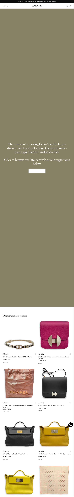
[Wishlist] (35, 354)
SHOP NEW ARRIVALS (38, 171)
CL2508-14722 (7, 457)
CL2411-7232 (6, 360)
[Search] (7, 6)
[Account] (67, 6)
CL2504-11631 (7, 409)
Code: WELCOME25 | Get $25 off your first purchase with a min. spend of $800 (37, 1)
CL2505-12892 (42, 457)
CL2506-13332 (42, 360)
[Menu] (3, 6)
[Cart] (70, 6)
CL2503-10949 (42, 408)
